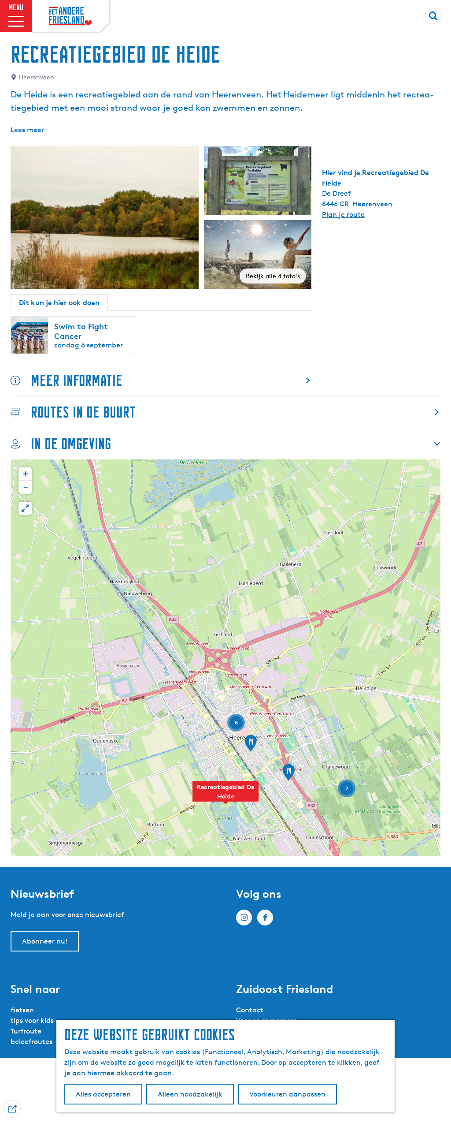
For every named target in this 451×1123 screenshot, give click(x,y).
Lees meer (27, 130)
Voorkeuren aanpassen (287, 1094)
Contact (249, 1010)
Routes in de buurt (83, 412)
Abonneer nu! (44, 941)
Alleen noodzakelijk (190, 1094)
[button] (225, 796)
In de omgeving (71, 443)
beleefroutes (31, 1041)
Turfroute (26, 1031)
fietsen (22, 1010)
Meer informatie (76, 380)
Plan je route (343, 214)
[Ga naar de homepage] (70, 16)
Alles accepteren (103, 1094)
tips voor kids (32, 1020)
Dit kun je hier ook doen (59, 302)
